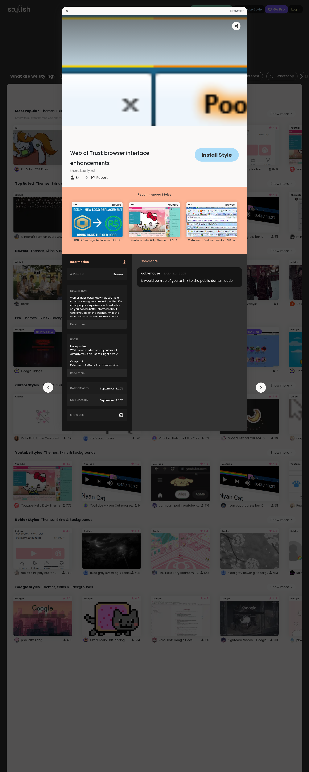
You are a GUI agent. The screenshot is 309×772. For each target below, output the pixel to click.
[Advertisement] (17, 386)
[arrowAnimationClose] (48, 387)
